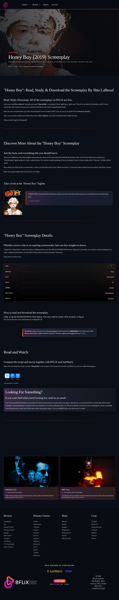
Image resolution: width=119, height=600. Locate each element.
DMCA (94, 533)
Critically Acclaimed (36, 62)
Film (21, 66)
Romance (36, 544)
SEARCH (62, 408)
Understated (88, 62)
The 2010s (81, 62)
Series (64, 524)
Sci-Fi (35, 547)
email (110, 406)
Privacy (94, 535)
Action (35, 521)
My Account (66, 538)
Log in (72, 333)
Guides (64, 527)
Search (64, 535)
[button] (28, 4)
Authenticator (96, 527)
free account (52, 331)
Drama (48, 62)
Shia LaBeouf (19, 104)
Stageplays (66, 530)
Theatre (7, 538)
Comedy (36, 527)
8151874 (111, 298)
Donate (94, 521)
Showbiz (63, 62)
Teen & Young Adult (72, 62)
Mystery (36, 541)
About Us (94, 524)
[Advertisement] (59, 439)
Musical (36, 538)
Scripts (15, 66)
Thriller (36, 552)
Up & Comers (8, 547)
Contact (94, 530)
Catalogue (7, 521)
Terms (93, 538)
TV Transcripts (9, 544)
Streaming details (8, 383)
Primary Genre (9, 530)
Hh (55, 62)
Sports (35, 550)
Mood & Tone (9, 527)
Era (5, 524)
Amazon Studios (84, 111)
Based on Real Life (15, 62)
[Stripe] (68, 571)
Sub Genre (7, 535)
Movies (58, 62)
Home (10, 66)
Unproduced (66, 533)
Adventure (37, 524)
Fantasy (36, 533)
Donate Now (59, 581)
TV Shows (7, 541)
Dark (43, 62)
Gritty (51, 62)
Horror (35, 535)
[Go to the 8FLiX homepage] (11, 4)
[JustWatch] (55, 571)
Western (36, 555)
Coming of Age (25, 62)
